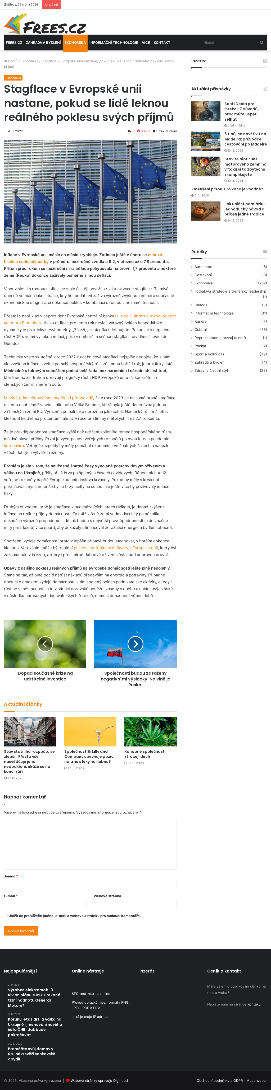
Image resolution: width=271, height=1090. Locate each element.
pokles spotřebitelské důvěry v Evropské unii (116, 547)
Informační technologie (113, 42)
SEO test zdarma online (91, 994)
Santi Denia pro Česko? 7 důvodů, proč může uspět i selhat (241, 111)
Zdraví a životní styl (211, 370)
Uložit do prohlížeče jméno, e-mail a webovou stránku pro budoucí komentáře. (74, 916)
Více (146, 42)
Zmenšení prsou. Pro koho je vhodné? (227, 189)
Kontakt (162, 42)
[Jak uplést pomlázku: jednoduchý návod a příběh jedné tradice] (205, 211)
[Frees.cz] (45, 23)
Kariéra (201, 321)
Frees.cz (14, 42)
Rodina (200, 346)
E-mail (11, 896)
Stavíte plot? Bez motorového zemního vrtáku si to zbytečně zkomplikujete (245, 166)
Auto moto (203, 267)
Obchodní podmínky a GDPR (220, 1080)
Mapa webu (256, 1080)
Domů (12, 61)
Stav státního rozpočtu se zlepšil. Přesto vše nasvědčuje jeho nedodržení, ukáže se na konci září (29, 761)
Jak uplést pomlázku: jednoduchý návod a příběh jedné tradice (245, 209)
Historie (201, 305)
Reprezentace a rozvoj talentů (220, 338)
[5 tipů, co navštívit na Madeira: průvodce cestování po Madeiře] (205, 141)
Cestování (203, 275)
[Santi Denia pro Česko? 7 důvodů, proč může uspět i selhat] (205, 111)
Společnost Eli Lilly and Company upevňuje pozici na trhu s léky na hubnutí (89, 756)
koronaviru (14, 445)
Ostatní (201, 329)
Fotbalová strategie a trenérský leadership (230, 291)
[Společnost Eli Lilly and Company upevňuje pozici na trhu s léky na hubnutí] (90, 731)
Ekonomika (75, 42)
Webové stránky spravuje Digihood (99, 1080)
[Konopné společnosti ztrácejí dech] (150, 731)
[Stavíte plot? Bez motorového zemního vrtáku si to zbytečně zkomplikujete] (205, 166)
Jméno (11, 876)
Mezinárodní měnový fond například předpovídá (48, 397)
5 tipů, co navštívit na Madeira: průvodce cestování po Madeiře (245, 139)
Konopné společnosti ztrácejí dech (145, 754)
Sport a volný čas (209, 354)
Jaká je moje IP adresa (90, 1016)
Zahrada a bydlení (43, 42)
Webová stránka (107, 896)
